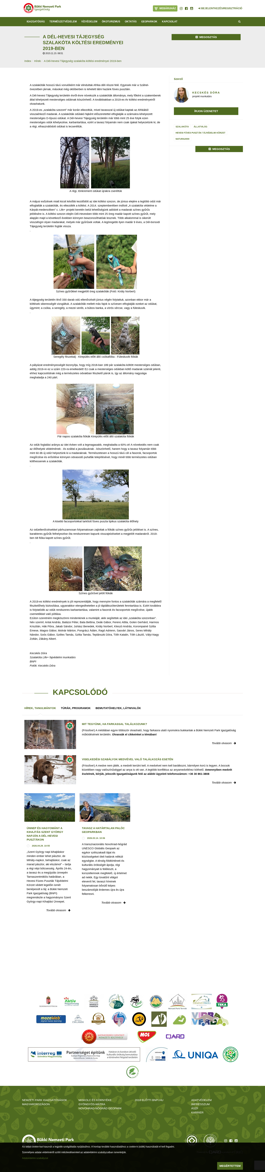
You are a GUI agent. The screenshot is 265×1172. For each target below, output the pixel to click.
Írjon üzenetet (206, 111)
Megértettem (230, 1165)
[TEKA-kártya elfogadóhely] (222, 1001)
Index (27, 61)
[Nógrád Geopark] (117, 1001)
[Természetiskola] (201, 1001)
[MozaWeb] (51, 1019)
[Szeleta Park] (139, 1019)
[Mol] (146, 1036)
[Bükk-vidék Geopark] (119, 1019)
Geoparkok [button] (149, 21)
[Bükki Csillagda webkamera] (195, 7)
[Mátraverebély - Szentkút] (104, 1036)
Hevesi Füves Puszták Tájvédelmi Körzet (200, 133)
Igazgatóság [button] (36, 21)
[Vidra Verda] (210, 1019)
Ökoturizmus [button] (111, 21)
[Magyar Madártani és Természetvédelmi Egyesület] (136, 1001)
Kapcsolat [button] (169, 21)
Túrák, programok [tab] (76, 708)
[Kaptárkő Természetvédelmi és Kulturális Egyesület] (156, 1001)
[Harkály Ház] (159, 1019)
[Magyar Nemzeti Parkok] (94, 1001)
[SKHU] (84, 1054)
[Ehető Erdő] (132, 1072)
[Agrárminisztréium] (48, 1001)
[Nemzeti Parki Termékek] (177, 1001)
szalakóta (182, 126)
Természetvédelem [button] (63, 21)
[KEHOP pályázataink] (157, 1054)
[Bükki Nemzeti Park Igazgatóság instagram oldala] (181, 8)
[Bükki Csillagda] (78, 1019)
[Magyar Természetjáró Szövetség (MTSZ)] (230, 1054)
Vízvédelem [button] (89, 21)
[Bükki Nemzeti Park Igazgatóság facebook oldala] (186, 8)
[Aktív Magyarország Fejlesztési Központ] (71, 1001)
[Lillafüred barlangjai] (179, 1019)
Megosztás (208, 37)
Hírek (37, 61)
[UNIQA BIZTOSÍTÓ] (195, 1054)
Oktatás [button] (131, 21)
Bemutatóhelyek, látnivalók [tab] (118, 708)
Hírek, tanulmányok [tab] (40, 708)
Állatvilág (200, 126)
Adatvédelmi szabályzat (35, 1158)
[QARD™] (175, 1036)
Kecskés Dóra (206, 92)
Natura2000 (182, 139)
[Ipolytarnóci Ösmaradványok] (98, 1019)
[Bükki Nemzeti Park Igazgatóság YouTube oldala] (191, 8)
